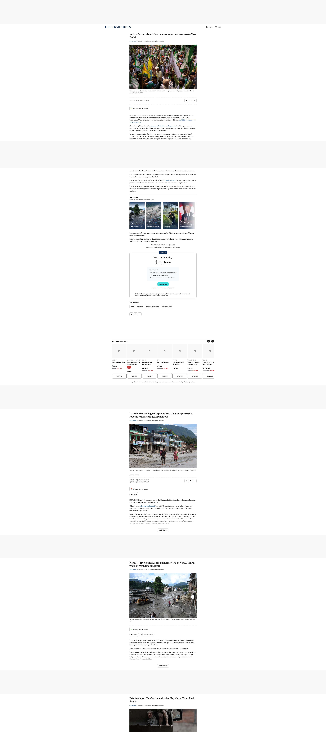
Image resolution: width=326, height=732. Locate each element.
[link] (118, 26)
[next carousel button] (193, 597)
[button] (209, 26)
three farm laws (169, 180)
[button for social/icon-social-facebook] (190, 100)
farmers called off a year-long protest (163, 126)
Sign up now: (132, 41)
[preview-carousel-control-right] (193, 215)
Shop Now (119, 376)
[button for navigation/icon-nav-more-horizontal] (195, 100)
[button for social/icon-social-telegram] (186, 100)
